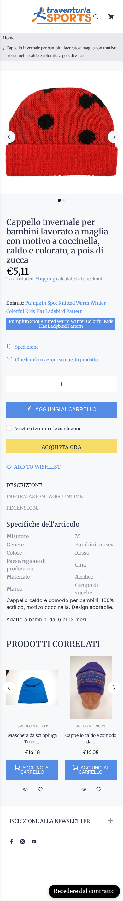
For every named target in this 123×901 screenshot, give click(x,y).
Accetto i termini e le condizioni (47, 428)
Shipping (45, 279)
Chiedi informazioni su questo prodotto (56, 359)
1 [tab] (59, 200)
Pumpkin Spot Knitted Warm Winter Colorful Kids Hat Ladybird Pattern (61, 324)
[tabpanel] (61, 132)
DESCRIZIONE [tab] (24, 485)
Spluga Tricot (32, 726)
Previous (9, 137)
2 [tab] (63, 200)
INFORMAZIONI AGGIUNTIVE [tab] (44, 496)
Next (114, 137)
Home (8, 37)
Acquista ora (62, 447)
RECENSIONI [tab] (22, 508)
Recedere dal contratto (84, 891)
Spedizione (26, 347)
